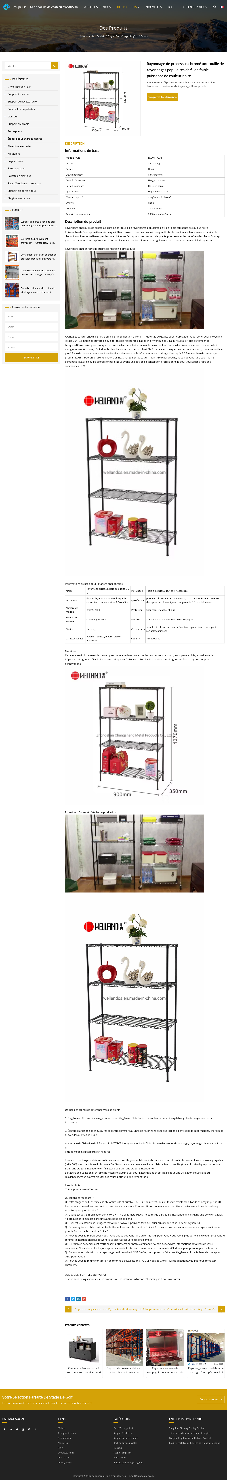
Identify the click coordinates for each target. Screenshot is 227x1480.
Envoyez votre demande (162, 97)
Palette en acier (17, 168)
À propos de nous (97, 7)
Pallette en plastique (19, 176)
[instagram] (29, 1429)
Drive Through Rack (19, 86)
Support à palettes (18, 94)
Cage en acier (15, 161)
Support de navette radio (22, 101)
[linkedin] (10, 1429)
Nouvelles (154, 7)
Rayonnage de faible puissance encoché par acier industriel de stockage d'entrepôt (171, 1309)
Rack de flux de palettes (21, 109)
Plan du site (63, 1457)
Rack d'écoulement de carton (24, 183)
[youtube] (23, 1429)
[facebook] (4, 1429)
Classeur (13, 116)
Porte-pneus (15, 131)
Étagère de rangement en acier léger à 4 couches (100, 1309)
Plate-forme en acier (19, 146)
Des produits (127, 7)
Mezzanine (14, 153)
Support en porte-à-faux (22, 190)
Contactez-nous (194, 7)
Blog (171, 7)
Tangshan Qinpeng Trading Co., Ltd (186, 1428)
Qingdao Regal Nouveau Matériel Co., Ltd (190, 1438)
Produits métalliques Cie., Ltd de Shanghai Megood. (195, 1442)
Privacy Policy (64, 1462)
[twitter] (17, 1429)
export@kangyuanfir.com (141, 1475)
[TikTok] (35, 1429)
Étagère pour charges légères (123, 36)
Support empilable (18, 124)
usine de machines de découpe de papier (189, 1433)
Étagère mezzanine (19, 198)
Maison (72, 7)
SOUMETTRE (31, 357)
